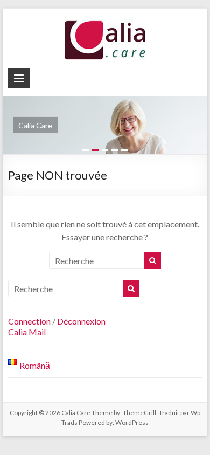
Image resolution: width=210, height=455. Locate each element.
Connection (29, 321)
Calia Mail (27, 332)
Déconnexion (81, 321)
